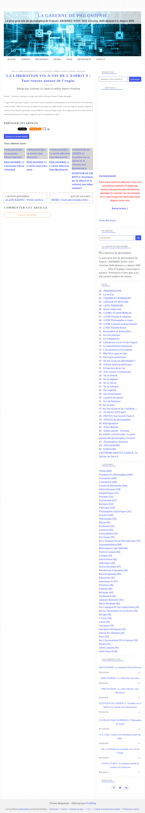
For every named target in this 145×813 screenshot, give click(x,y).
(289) (105, 470)
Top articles (53, 809)
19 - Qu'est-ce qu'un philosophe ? (117, 360)
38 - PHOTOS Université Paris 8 (116, 415)
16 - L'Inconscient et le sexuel (115, 349)
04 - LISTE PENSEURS (111, 305)
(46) (106, 584)
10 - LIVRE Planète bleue (112, 327)
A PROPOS (25, 59)
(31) (104, 643)
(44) (105, 588)
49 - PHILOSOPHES (109, 445)
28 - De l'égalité (107, 390)
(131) (109, 492)
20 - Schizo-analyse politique (115, 364)
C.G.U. (88, 809)
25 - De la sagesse (108, 379)
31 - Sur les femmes (110, 401)
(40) (109, 603)
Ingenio (80, 71)
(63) (105, 555)
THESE (69, 59)
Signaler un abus (77, 809)
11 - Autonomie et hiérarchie (115, 331)
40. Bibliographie (108, 423)
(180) (108, 481)
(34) (105, 618)
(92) (107, 518)
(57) (110, 566)
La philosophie (23, 809)
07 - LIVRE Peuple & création (115, 316)
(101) (115, 511)
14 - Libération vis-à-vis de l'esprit (118, 342)
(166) (113, 485)
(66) (113, 548)
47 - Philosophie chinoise (113, 441)
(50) (110, 573)
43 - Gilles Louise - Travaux (114, 430)
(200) (108, 478)
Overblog (91, 803)
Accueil (11, 59)
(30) (109, 647)
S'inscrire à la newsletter (16, 136)
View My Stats (107, 220)
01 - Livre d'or (106, 294)
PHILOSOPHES (41, 59)
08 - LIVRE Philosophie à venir (116, 320)
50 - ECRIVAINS (107, 449)
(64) (109, 551)
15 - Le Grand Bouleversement (115, 345)
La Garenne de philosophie (72, 15)
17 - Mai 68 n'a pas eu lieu (113, 353)
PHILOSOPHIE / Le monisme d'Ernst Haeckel (120, 667)
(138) (109, 489)
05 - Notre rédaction (110, 309)
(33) (106, 625)
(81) (108, 533)
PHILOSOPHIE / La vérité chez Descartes (120, 678)
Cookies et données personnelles (107, 809)
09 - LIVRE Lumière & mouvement (118, 323)
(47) (107, 577)
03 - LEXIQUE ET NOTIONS (113, 301)
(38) (105, 614)
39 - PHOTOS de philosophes (115, 419)
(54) (113, 570)
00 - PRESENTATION (110, 290)
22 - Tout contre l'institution (115, 371)
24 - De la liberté (108, 375)
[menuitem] (11, 59)
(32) (112, 629)
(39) (119, 607)
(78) (106, 537)
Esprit (57, 71)
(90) (106, 529)
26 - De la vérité (107, 382)
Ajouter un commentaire (27, 215)
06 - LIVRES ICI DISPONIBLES (115, 312)
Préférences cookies (131, 809)
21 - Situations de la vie (112, 368)
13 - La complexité (109, 338)
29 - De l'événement (110, 393)
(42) (107, 596)
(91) (104, 522)
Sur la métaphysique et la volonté (31, 71)
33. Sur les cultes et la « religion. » (118, 408)
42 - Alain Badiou (108, 426)
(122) (106, 503)
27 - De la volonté (108, 386)
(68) (110, 544)
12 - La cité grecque (109, 334)
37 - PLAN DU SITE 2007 (112, 412)
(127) (108, 500)
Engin (65, 71)
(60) (107, 562)
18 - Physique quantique (112, 357)
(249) (116, 474)
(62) (108, 559)
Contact (100, 59)
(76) (119, 540)
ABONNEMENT (84, 59)
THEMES (57, 59)
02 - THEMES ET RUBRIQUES (115, 298)
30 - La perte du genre (111, 397)
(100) (106, 515)
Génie (72, 71)
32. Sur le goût (107, 404)
